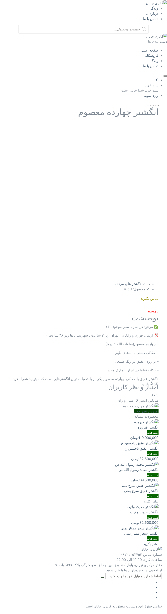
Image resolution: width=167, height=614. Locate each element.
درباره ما (151, 13)
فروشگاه (151, 55)
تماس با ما (150, 19)
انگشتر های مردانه (128, 284)
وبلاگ (154, 8)
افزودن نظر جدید (146, 411)
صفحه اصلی (149, 50)
